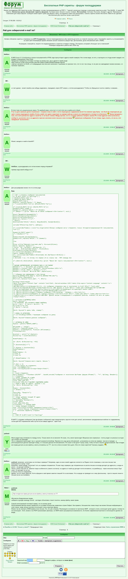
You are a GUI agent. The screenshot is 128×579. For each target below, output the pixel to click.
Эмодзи (10, 562)
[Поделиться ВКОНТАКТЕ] (61, 569)
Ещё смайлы (10, 560)
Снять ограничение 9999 (114, 527)
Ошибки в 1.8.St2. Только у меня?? (17, 527)
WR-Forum (57, 577)
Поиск (70, 19)
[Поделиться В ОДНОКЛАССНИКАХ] (66, 569)
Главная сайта (61, 19)
